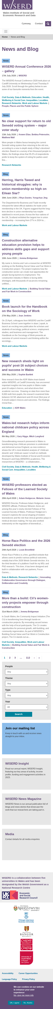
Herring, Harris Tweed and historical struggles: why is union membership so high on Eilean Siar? (24, 186)
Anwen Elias (25, 134)
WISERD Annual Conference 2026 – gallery (26, 69)
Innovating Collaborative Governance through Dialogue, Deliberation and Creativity (26, 580)
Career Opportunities (28, 973)
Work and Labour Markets (34, 103)
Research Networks (11, 103)
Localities (43, 100)
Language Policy (9, 979)
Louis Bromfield (26, 550)
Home (5, 37)
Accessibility (7, 973)
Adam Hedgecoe (27, 498)
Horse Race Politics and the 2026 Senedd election (26, 543)
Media (9, 834)
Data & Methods (23, 97)
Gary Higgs (22, 436)
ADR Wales (20, 408)
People (9, 666)
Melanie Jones (43, 498)
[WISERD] (17, 5)
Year (7, 701)
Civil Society (8, 97)
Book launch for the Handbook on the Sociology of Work (24, 309)
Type (7, 690)
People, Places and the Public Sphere (20, 106)
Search (19, 714)
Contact (39, 23)
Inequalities (32, 100)
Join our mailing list (20, 728)
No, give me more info (24, 995)
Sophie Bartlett (25, 374)
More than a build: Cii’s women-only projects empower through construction (25, 602)
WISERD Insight (17, 763)
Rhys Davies (25, 198)
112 (28, 657)
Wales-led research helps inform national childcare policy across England (25, 427)
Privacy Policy (28, 979)
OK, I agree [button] (14, 1003)
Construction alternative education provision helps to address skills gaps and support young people (25, 247)
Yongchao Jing (40, 198)
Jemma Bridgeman (28, 258)
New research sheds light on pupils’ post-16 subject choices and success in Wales (25, 365)
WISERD (23, 76)
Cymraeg (26, 23)
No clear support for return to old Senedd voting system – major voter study (26, 125)
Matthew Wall (8, 137)
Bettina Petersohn (40, 134)
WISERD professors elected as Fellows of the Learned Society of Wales (24, 489)
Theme (9, 678)
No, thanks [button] (28, 1003)
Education (37, 97)
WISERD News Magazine (23, 799)
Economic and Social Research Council (26, 894)
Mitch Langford (36, 436)
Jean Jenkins (24, 316)
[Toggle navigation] (5, 31)
